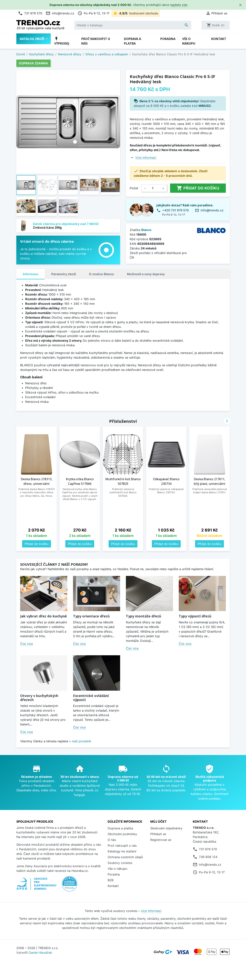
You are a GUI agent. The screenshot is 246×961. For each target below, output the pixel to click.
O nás (112, 840)
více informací (151, 911)
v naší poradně (80, 741)
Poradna (167, 39)
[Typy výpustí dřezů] (202, 593)
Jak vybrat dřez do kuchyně (43, 616)
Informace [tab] (30, 274)
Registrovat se (160, 840)
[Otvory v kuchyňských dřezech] (43, 673)
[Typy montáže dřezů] (149, 593)
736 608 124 (208, 857)
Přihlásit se (158, 834)
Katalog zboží (32, 39)
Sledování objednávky (166, 828)
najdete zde (178, 5)
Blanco (146, 230)
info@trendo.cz (60, 13)
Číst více (26, 644)
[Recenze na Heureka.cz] (69, 886)
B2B (110, 880)
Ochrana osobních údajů (125, 857)
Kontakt (218, 39)
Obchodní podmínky (122, 834)
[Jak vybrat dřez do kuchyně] (43, 593)
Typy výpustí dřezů (195, 616)
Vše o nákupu (188, 41)
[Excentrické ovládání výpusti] (96, 673)
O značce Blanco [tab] (101, 274)
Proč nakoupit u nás (95, 41)
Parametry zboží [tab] (63, 274)
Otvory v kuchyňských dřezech (39, 697)
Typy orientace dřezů (91, 616)
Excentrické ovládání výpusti (91, 697)
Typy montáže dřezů (143, 616)
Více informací (145, 157)
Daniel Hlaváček (40, 952)
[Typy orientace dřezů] (96, 593)
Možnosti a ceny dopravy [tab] (146, 274)
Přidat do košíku (198, 188)
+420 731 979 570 (175, 210)
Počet (134, 188)
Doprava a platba (132, 41)
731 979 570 (30, 13)
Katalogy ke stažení (122, 851)
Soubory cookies (120, 863)
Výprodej (61, 41)
